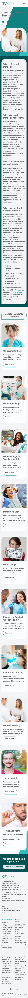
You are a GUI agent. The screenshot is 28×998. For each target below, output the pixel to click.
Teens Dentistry (6, 945)
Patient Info (5, 908)
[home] (7, 3)
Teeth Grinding (6, 983)
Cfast (17, 931)
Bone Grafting (19, 957)
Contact (3, 914)
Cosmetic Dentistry (18, 920)
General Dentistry (7, 919)
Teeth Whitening (20, 944)
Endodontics (5, 976)
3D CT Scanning (20, 956)
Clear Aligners (19, 933)
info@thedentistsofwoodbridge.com (12, 900)
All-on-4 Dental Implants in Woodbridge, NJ (6, 959)
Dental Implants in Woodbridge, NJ (6, 972)
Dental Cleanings (6, 926)
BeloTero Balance (20, 926)
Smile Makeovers (20, 942)
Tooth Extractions (7, 947)
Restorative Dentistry (5, 953)
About (3, 906)
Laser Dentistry (20, 972)
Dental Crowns (6, 965)
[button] (24, 3)
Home (3, 904)
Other (17, 953)
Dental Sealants (6, 931)
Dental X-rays (5, 933)
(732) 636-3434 (5, 898)
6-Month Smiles (20, 924)
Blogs (3, 912)
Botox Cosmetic (20, 927)
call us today (18, 292)
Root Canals (5, 981)
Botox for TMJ (19, 959)
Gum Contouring (20, 965)
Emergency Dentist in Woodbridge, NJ (6, 936)
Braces (17, 929)
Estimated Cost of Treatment (10, 910)
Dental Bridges (6, 963)
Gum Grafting (19, 967)
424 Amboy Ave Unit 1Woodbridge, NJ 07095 (8, 882)
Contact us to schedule (14, 866)
